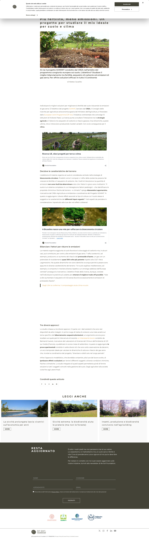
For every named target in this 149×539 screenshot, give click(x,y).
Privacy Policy (55, 492)
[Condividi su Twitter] (45, 384)
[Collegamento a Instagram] (103, 530)
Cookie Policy (66, 536)
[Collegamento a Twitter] (99, 530)
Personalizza (126, 9)
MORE (7, 429)
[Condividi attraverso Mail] (56, 384)
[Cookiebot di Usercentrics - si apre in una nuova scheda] (14, 15)
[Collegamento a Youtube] (115, 530)
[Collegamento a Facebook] (107, 530)
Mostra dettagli (30, 15)
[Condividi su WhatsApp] (49, 384)
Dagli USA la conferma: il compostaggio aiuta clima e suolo (65, 285)
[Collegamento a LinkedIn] (111, 530)
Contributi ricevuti (74, 536)
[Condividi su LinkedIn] (53, 384)
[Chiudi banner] (142, 2)
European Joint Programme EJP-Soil (58, 115)
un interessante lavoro (86, 338)
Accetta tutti (126, 4)
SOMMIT (72, 109)
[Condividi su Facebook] (41, 384)
